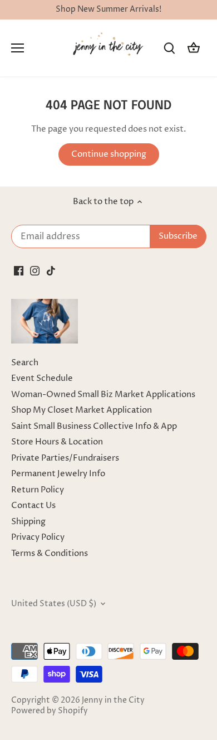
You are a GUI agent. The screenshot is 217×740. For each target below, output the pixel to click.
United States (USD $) (53, 603)
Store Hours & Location (57, 442)
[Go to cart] (193, 48)
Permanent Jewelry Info (58, 474)
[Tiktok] (51, 270)
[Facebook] (18, 270)
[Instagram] (35, 270)
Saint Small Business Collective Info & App (94, 426)
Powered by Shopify (49, 711)
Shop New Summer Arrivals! (108, 9)
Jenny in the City (113, 700)
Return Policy (37, 490)
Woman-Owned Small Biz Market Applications (103, 394)
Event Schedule (42, 378)
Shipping (28, 522)
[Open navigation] (17, 47)
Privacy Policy (38, 537)
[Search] (169, 48)
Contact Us (33, 505)
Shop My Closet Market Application (81, 410)
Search (24, 363)
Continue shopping (108, 154)
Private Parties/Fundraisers (65, 458)
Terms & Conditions (49, 553)
